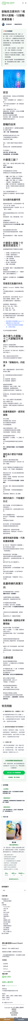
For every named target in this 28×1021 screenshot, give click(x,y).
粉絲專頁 (5, 964)
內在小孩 (5, 908)
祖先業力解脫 (6, 922)
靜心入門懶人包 (7, 931)
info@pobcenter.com (11, 985)
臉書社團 (5, 966)
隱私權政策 (14, 1015)
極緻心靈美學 (7, 982)
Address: (4, 988)
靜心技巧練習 (5, 933)
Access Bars (6, 906)
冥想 (4, 910)
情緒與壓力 (6, 916)
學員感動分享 (5, 899)
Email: (3, 985)
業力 (4, 918)
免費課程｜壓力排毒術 (14, 777)
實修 (3, 903)
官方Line (5, 969)
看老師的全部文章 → (14, 879)
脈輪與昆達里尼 (18, 24)
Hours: (4, 993)
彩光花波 (5, 914)
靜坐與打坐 (6, 929)
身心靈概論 (6, 927)
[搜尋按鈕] (25, 890)
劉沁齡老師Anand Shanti (12, 943)
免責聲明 (14, 1011)
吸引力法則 (6, 912)
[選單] (25, 3)
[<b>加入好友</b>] (3, 977)
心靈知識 (4, 904)
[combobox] (12, 890)
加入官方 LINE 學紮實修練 (14, 772)
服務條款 (14, 1009)
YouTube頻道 (6, 971)
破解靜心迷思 (6, 920)
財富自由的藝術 (7, 901)
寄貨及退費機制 (14, 1013)
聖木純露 (5, 924)
